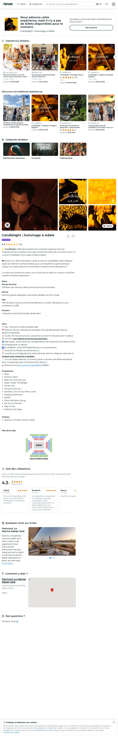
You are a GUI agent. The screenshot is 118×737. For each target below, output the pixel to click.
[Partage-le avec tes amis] (68, 236)
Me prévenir (91, 28)
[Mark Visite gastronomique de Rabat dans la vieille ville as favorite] (55, 46)
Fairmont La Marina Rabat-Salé (14, 580)
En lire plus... (7, 563)
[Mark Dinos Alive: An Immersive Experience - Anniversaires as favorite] (83, 97)
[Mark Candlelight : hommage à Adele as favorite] (73, 236)
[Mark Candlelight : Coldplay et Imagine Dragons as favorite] (111, 46)
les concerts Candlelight (30, 365)
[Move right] (115, 57)
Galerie (109, 226)
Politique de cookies (11, 732)
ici (38, 350)
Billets (97, 245)
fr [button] (100, 4)
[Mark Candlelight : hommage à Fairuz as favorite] (83, 46)
